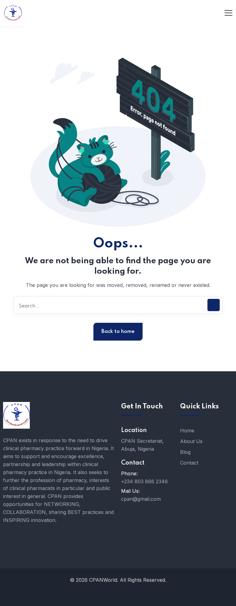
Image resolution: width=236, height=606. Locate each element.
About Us (191, 441)
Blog (185, 452)
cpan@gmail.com (141, 499)
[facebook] (93, 594)
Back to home (118, 331)
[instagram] (143, 594)
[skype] (126, 594)
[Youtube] (147, 513)
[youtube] (110, 594)
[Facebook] (128, 513)
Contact (189, 463)
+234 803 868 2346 (144, 481)
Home (187, 430)
